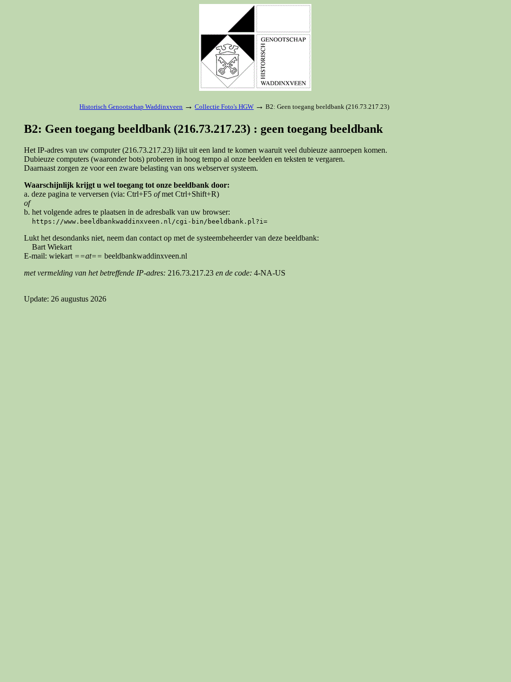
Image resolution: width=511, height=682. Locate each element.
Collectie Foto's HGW (224, 106)
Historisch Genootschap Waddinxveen (131, 106)
